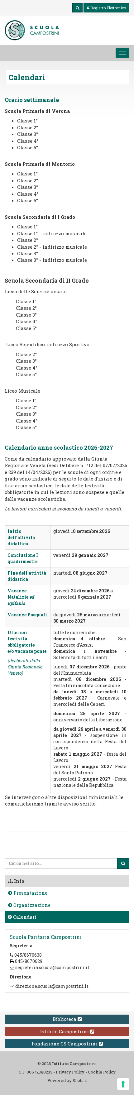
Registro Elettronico (108, 7)
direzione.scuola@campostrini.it (52, 986)
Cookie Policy (102, 1072)
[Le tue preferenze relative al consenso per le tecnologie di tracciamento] (123, 1084)
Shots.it (80, 1080)
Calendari (24, 917)
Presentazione (29, 893)
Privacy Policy (70, 1072)
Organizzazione (31, 905)
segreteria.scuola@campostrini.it (52, 967)
